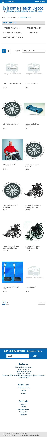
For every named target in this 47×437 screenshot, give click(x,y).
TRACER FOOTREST (30, 287)
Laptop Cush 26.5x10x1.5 (32, 83)
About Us (23, 404)
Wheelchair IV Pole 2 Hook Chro (12, 83)
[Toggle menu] (3, 3)
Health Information (23, 388)
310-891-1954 (10, 1)
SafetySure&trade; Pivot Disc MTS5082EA (33, 165)
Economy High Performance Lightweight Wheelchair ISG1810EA (11, 247)
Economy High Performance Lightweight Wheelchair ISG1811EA (33, 206)
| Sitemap (24, 433)
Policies (23, 390)
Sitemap (23, 393)
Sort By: (17, 51)
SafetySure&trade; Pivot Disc (11, 124)
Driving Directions (40, 1)
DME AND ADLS (12, 17)
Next (41, 303)
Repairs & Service (23, 409)
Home (3, 17)
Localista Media (34, 435)
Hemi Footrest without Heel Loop (11, 288)
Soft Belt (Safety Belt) (9, 165)
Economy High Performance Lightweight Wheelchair (33, 247)
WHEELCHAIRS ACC (25, 17)
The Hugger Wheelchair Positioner (32, 125)
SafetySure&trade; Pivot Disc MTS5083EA (11, 206)
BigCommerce (14, 435)
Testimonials (23, 412)
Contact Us (23, 414)
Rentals (23, 407)
